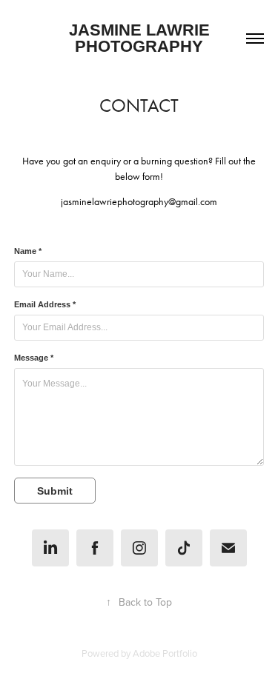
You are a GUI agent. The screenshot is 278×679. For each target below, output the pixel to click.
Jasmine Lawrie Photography (141, 38)
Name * (28, 251)
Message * (33, 357)
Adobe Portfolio (165, 653)
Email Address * (45, 304)
